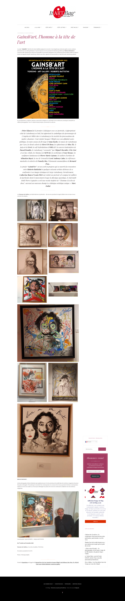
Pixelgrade (77, 587)
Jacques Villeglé (56, 562)
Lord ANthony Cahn (65, 562)
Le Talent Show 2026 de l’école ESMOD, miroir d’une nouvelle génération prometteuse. (93, 557)
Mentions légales (77, 584)
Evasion (85, 27)
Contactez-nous (59, 584)
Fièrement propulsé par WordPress (58, 587)
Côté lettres (61, 27)
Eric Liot (44, 562)
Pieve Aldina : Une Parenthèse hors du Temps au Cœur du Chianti (95, 563)
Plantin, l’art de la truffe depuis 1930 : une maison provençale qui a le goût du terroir (95, 544)
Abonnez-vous (95, 476)
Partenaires (68, 584)
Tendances (97, 27)
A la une (37, 27)
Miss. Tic (72, 562)
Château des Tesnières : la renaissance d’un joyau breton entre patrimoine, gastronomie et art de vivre (95, 537)
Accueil (27, 27)
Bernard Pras (39, 562)
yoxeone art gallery (55, 564)
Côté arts (49, 27)
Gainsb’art (49, 562)
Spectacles (74, 27)
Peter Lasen (39, 564)
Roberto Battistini (46, 564)
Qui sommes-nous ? (48, 584)
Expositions (30, 33)
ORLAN (77, 562)
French (89, 441)
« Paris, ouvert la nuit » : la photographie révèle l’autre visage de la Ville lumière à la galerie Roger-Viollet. (95, 551)
